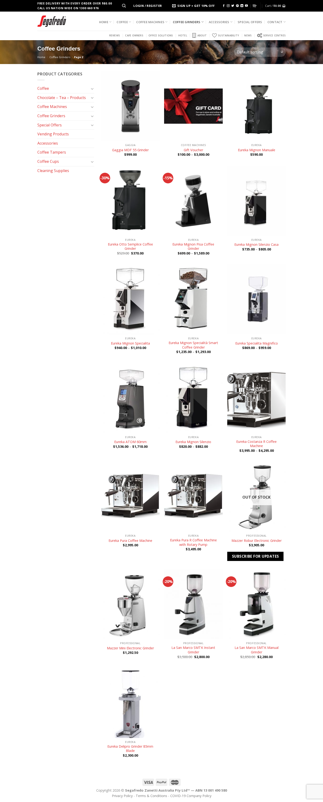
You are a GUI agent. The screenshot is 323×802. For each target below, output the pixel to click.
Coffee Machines (150, 22)
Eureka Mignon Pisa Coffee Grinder (193, 246)
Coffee (122, 22)
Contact (275, 22)
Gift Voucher (193, 150)
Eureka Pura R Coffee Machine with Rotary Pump (193, 542)
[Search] (124, 5)
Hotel (182, 35)
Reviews (114, 35)
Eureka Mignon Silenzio (193, 442)
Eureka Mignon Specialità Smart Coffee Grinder (193, 345)
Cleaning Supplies (53, 170)
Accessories (219, 22)
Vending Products (53, 134)
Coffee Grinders (187, 22)
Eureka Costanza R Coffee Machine (256, 444)
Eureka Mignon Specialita (130, 343)
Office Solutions (160, 35)
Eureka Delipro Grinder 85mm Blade (130, 748)
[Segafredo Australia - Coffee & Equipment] (51, 21)
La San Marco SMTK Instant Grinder (193, 650)
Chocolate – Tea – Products (61, 97)
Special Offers (250, 22)
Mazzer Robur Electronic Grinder (256, 541)
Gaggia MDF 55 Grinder (130, 150)
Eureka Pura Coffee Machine (130, 541)
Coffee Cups (48, 161)
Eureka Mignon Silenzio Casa (256, 244)
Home (103, 22)
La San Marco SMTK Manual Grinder (257, 650)
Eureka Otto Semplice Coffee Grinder (130, 246)
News (248, 35)
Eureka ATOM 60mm (130, 442)
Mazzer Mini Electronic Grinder (130, 648)
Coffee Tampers (51, 152)
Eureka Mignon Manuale (256, 150)
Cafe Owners (134, 35)
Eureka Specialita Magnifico (256, 343)
